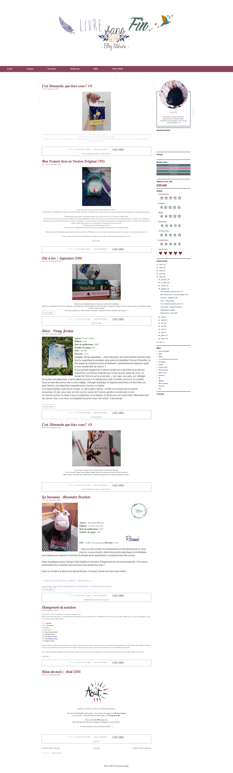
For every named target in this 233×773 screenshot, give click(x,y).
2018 (160, 271)
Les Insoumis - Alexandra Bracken (66, 497)
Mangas (160, 381)
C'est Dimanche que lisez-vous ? (96, 154)
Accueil (9, 69)
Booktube (173, 168)
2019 (161, 268)
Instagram (174, 165)
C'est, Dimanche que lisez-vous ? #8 (67, 424)
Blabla (96, 69)
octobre (163, 286)
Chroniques (52, 69)
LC (159, 378)
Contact (173, 174)
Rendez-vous (74, 69)
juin (162, 323)
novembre (164, 283)
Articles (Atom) (56, 753)
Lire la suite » (48, 313)
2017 (160, 274)
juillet (163, 320)
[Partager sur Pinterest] (123, 149)
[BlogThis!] (116, 149)
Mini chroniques (163, 383)
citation (160, 364)
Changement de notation (59, 607)
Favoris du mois (163, 370)
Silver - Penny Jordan (57, 331)
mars (162, 332)
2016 (161, 277)
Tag (159, 389)
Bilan (96, 741)
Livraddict (173, 171)
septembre (164, 289)
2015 (161, 342)
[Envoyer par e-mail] (113, 149)
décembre (164, 280)
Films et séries (162, 373)
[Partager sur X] (118, 149)
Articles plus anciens (142, 748)
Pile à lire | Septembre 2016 (62, 258)
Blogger (126, 766)
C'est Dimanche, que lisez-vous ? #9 (67, 86)
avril (162, 329)
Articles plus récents (51, 748)
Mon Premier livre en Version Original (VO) (73, 161)
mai (162, 326)
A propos (30, 69)
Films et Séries (117, 69)
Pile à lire (96, 323)
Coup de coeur (102, 600)
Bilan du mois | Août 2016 (61, 671)
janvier (163, 338)
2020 (161, 264)
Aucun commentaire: (101, 149)
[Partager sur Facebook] (120, 149)
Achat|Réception (163, 351)
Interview (161, 375)
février (163, 335)
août (162, 317)
